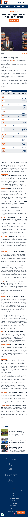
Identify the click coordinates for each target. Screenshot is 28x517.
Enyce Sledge (3, 147)
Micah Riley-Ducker (3, 140)
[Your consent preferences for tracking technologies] (2, 514)
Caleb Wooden (3, 151)
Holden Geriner (3, 112)
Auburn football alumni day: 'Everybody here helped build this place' (16, 433)
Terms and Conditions (14, 498)
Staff (18, 6)
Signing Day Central (14, 21)
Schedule (8, 6)
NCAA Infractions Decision (14, 511)
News (23, 6)
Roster (13, 6)
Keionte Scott (3, 144)
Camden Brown (3, 104)
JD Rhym (3, 136)
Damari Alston (3, 97)
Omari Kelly (4, 125)
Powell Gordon (3, 120)
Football (10, 429)
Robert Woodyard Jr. (4, 155)
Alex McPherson (4, 134)
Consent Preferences (14, 495)
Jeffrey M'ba (3, 129)
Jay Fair (3, 108)
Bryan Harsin (12, 60)
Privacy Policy (14, 493)
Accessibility (14, 508)
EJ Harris (3, 122)
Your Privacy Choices (14, 503)
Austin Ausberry (3, 101)
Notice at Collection (14, 505)
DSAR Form (14, 500)
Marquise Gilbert (3, 116)
